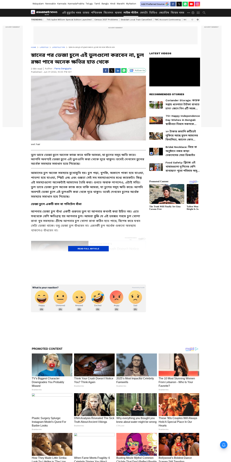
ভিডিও (153, 12)
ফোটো (144, 12)
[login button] (194, 12)
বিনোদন (108, 12)
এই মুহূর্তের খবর (71, 12)
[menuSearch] (204, 12)
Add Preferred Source (153, 4)
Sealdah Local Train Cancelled (136, 19)
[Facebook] (173, 4)
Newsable (50, 3)
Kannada (61, 3)
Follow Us (140, 70)
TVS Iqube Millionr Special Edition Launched (69, 19)
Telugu (89, 3)
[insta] (197, 4)
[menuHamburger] (198, 12)
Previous (192, 19)
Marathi (121, 3)
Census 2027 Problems (106, 19)
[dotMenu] (188, 12)
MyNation (131, 3)
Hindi (112, 3)
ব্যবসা (118, 12)
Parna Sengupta (62, 68)
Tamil (97, 3)
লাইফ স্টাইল (130, 12)
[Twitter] (179, 4)
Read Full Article (88, 248)
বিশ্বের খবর (177, 12)
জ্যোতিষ (164, 12)
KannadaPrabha (76, 3)
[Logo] (45, 13)
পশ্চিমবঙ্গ (96, 12)
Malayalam (38, 3)
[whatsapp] (185, 4)
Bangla (105, 3)
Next (197, 19)
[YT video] (191, 4)
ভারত (86, 12)
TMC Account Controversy (168, 19)
